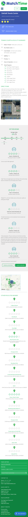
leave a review (20, 265)
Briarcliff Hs (14, 454)
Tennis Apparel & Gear (6, 489)
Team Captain (5, 462)
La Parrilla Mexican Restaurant (14, 374)
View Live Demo (4, 492)
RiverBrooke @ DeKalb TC (14, 408)
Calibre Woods (14, 305)
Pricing (3, 467)
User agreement (4, 510)
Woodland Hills (14, 363)
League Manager (5, 464)
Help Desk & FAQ (5, 503)
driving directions (11, 31)
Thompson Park (14, 351)
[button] (20, 514)
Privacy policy (4, 509)
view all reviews (8, 265)
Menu (2, 9)
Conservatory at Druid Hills (14, 431)
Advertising (3, 501)
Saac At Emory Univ (14, 339)
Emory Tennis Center (14, 397)
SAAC (14, 385)
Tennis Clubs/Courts (7, 469)
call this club (9, 26)
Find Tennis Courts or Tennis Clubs (8, 494)
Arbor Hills (14, 442)
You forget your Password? (7, 500)
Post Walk (14, 328)
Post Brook (14, 316)
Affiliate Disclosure (5, 512)
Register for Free (5, 491)
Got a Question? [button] (22, 513)
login (16, 8)
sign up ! (24, 8)
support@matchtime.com (9, 483)
